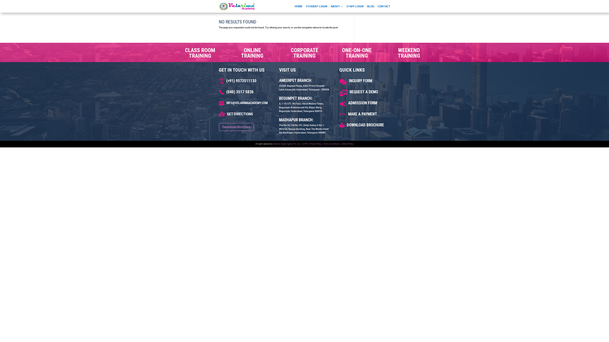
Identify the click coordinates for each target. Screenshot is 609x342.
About (335, 6)
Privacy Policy (316, 144)
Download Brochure (236, 127)
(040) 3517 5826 (240, 92)
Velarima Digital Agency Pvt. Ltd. (286, 144)
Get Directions (240, 114)
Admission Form (362, 103)
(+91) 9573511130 (241, 81)
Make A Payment (362, 114)
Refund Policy (348, 144)
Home (298, 6)
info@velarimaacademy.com (247, 103)
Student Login (316, 6)
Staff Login (355, 6)
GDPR (305, 144)
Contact (384, 6)
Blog (370, 6)
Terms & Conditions (332, 144)
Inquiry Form (360, 81)
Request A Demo (364, 92)
